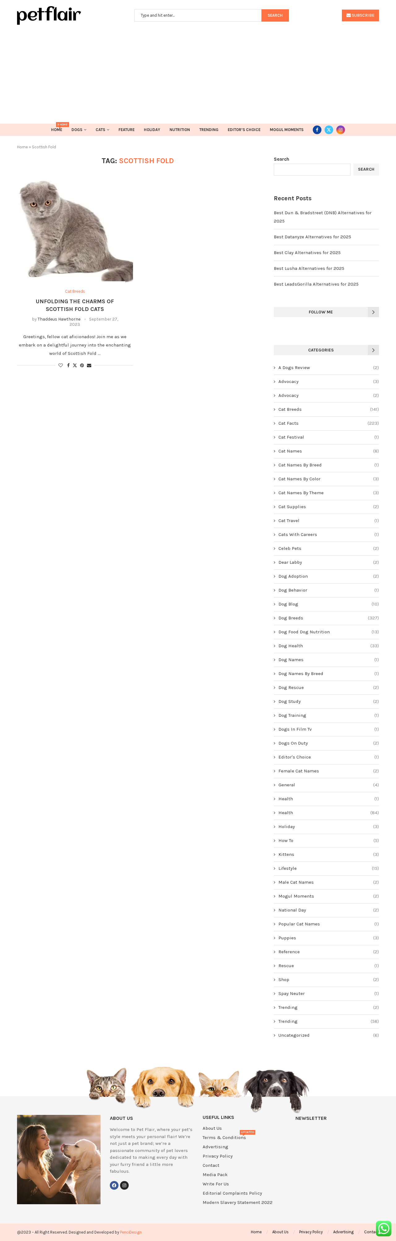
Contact (211, 1165)
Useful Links (218, 1117)
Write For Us (216, 1184)
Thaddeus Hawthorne (59, 319)
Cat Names (328, 451)
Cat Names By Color (328, 479)
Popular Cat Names (328, 924)
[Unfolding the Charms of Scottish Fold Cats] (75, 233)
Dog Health (328, 645)
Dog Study (328, 701)
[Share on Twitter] (75, 365)
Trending (208, 129)
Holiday (152, 129)
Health (328, 798)
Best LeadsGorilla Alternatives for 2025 (316, 284)
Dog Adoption (328, 576)
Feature (126, 129)
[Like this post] (60, 365)
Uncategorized (328, 1035)
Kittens (328, 854)
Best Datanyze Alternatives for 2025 (312, 237)
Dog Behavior (328, 590)
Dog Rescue (328, 687)
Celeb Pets (328, 548)
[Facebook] (317, 129)
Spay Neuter (328, 993)
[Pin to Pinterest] (82, 365)
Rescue (328, 965)
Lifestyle (328, 868)
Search (281, 159)
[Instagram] (340, 129)
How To (328, 840)
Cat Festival (328, 437)
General (328, 785)
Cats (100, 129)
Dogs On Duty (328, 743)
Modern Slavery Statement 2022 (238, 1202)
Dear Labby (328, 562)
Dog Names (328, 659)
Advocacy (328, 381)
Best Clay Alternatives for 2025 (307, 252)
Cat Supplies (328, 506)
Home (56, 128)
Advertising (215, 1147)
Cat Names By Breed (328, 465)
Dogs (76, 129)
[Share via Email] (89, 365)
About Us (212, 1128)
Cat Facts (328, 423)
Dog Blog (328, 604)
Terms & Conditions (224, 1137)
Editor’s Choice (244, 129)
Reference (328, 951)
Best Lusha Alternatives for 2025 (309, 268)
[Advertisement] (198, 71)
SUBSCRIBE (362, 15)
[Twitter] (329, 129)
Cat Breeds (328, 409)
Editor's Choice (328, 757)
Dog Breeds (328, 618)
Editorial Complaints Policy (232, 1193)
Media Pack (215, 1174)
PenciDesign (131, 1232)
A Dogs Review (328, 367)
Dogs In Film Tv (328, 729)
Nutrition (180, 129)
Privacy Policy (218, 1156)
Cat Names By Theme (328, 492)
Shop (328, 979)
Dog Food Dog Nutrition (328, 632)
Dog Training (328, 715)
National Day (328, 910)
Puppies (328, 938)
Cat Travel (328, 520)
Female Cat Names (328, 771)
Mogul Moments (286, 129)
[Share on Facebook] (68, 365)
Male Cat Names (328, 882)
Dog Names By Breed (328, 673)
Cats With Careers (328, 534)
